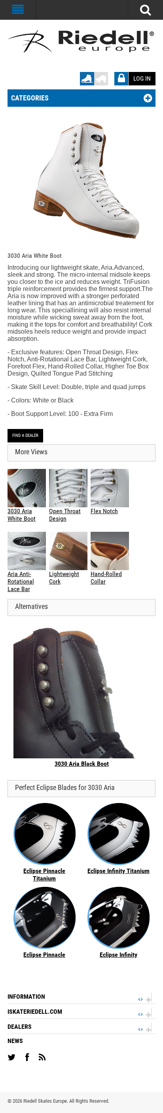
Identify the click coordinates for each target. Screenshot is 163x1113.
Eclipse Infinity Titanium (118, 871)
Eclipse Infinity (118, 954)
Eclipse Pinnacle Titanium (44, 874)
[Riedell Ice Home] (87, 75)
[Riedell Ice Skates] (81, 41)
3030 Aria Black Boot (82, 763)
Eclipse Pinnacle (44, 954)
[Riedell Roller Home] (101, 75)
